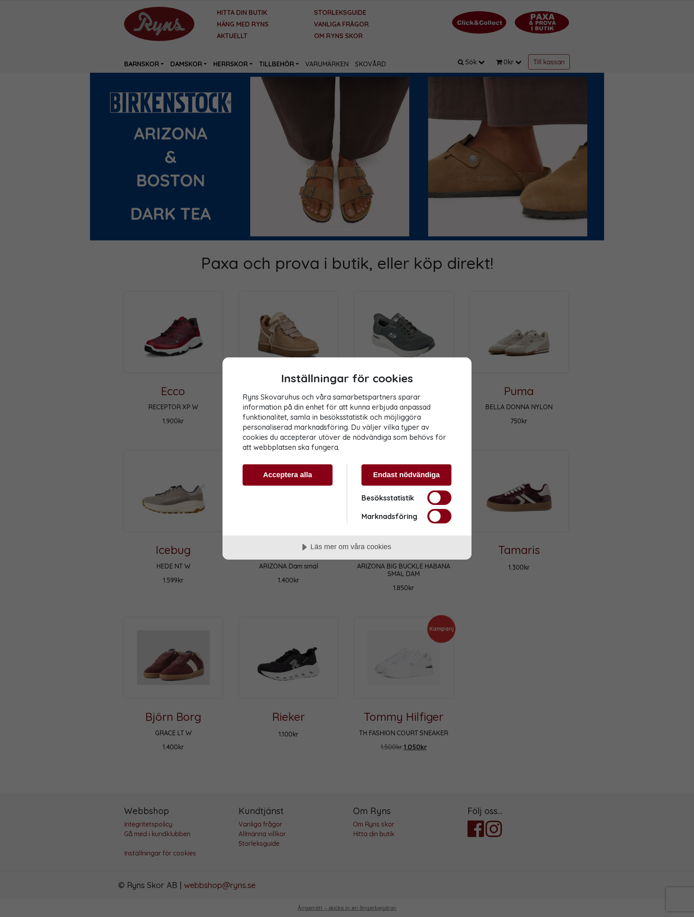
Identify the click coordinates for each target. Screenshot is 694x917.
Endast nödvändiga (406, 475)
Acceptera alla (287, 475)
